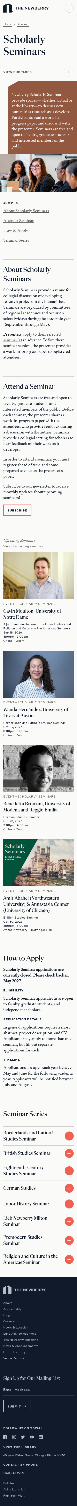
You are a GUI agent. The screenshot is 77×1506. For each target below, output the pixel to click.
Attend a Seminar (18, 220)
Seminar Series (16, 240)
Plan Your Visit (14, 1495)
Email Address (16, 1389)
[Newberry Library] (24, 1299)
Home (7, 24)
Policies (8, 1483)
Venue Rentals (13, 1358)
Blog (6, 1315)
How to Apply (15, 230)
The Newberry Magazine (20, 1339)
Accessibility (12, 1309)
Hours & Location (15, 1327)
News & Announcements (20, 1346)
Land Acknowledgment (19, 1333)
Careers (9, 1321)
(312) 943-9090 (13, 1472)
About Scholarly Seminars (26, 210)
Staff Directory (14, 1352)
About (7, 1303)
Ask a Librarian (14, 1489)
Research (23, 24)
